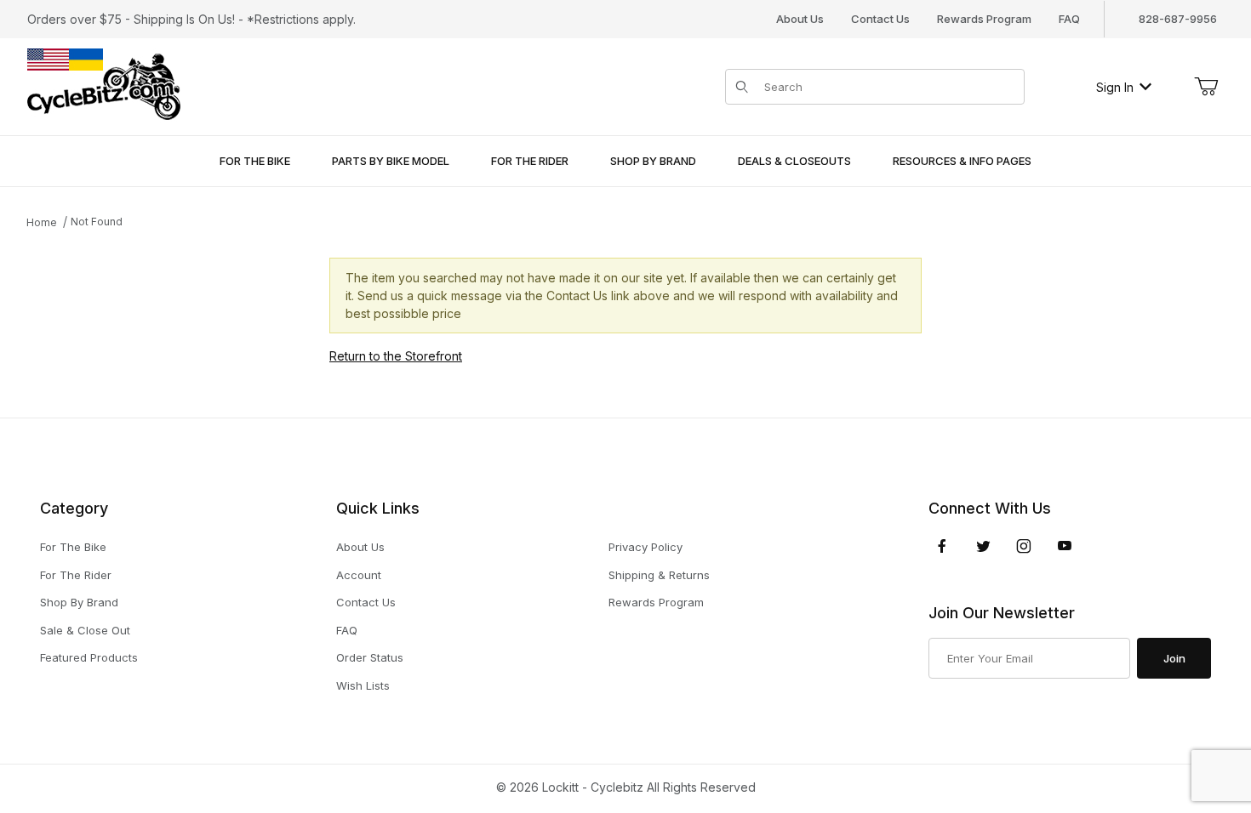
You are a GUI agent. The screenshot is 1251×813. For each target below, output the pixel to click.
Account (358, 575)
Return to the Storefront (395, 356)
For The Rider (75, 575)
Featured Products (89, 657)
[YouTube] (1064, 546)
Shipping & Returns (659, 575)
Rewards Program (984, 19)
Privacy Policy (645, 547)
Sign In (1115, 87)
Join (1174, 658)
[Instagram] (1023, 546)
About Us (800, 19)
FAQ (1069, 19)
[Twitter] (983, 546)
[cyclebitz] (103, 85)
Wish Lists (363, 685)
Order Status (369, 657)
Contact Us (880, 19)
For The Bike (73, 547)
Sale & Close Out (85, 630)
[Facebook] (942, 546)
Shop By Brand (79, 602)
